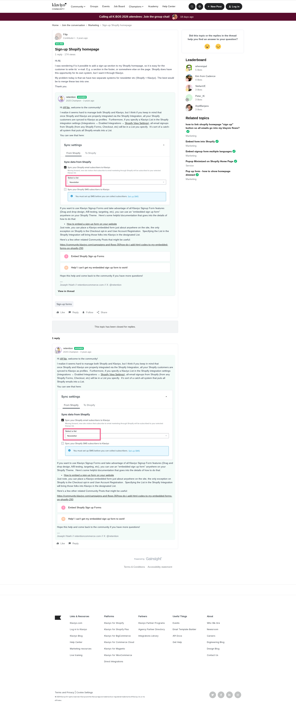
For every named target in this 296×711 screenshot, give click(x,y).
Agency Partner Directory (151, 629)
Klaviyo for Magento (114, 648)
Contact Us (212, 655)
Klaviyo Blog (76, 636)
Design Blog (213, 648)
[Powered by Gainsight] (148, 559)
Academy (153, 6)
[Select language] (199, 6)
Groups (94, 6)
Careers (211, 636)
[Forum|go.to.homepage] (59, 6)
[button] (214, 6)
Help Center (168, 6)
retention (71, 97)
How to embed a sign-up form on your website (92, 224)
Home (55, 25)
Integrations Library (148, 636)
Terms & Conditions (134, 566)
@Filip (66, 107)
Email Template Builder (184, 629)
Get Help (177, 642)
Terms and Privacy (64, 692)
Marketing (93, 25)
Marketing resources (80, 648)
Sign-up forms (64, 304)
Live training (76, 655)
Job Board (119, 6)
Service (190, 165)
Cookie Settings (84, 692)
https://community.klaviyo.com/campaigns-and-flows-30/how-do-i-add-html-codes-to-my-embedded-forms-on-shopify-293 (114, 246)
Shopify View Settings (136, 123)
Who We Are (213, 623)
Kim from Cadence (205, 76)
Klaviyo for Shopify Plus (116, 629)
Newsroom (212, 629)
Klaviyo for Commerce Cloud (119, 642)
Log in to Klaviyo (78, 629)
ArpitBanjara (202, 106)
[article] (115, 446)
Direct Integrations (113, 661)
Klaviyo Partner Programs (151, 623)
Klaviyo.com (76, 623)
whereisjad (201, 66)
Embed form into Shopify (200, 141)
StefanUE (200, 86)
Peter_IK (200, 96)
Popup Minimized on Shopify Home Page (209, 161)
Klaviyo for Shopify (114, 623)
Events (106, 6)
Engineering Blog (215, 642)
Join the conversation (73, 25)
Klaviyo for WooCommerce (118, 655)
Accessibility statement (160, 566)
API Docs (177, 636)
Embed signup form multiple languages (209, 151)
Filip (65, 34)
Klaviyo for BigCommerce (117, 636)
